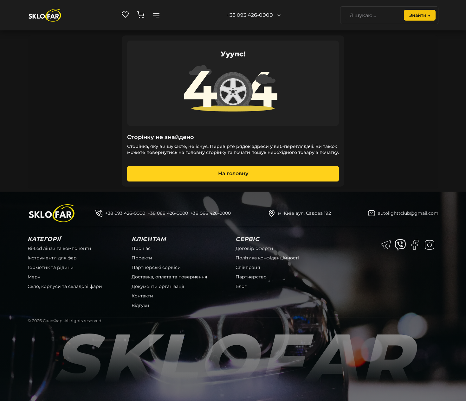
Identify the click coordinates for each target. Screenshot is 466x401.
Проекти (142, 258)
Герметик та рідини (51, 267)
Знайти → (419, 15)
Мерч (34, 277)
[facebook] (415, 245)
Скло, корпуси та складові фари (65, 286)
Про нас (141, 248)
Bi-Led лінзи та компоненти (59, 248)
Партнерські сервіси (156, 267)
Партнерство (251, 277)
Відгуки (140, 305)
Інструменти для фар (52, 258)
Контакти (142, 296)
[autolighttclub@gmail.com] (371, 213)
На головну (233, 173)
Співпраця (248, 267)
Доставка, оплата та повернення (169, 277)
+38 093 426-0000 (125, 213)
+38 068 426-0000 (168, 213)
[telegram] (386, 245)
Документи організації (158, 286)
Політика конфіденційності (267, 258)
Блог (241, 286)
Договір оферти (254, 248)
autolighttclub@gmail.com (408, 213)
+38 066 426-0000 (211, 213)
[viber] (400, 245)
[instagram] (429, 245)
